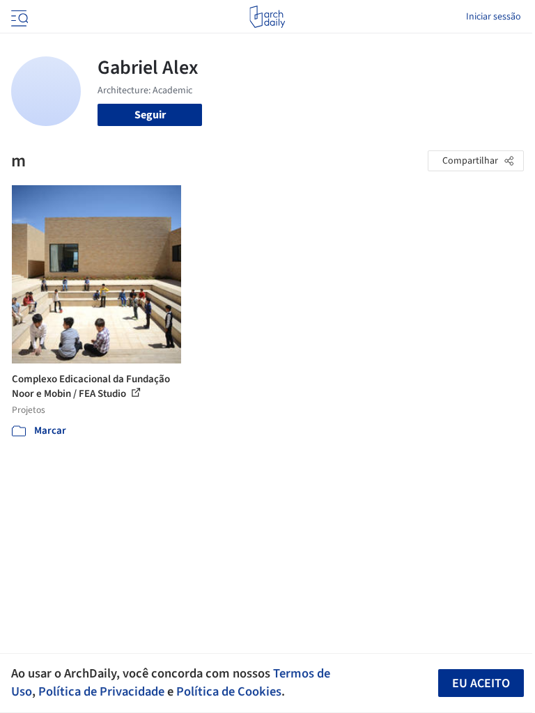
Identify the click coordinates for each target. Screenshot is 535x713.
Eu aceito (481, 683)
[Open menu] (18, 16)
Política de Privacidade (101, 691)
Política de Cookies (228, 691)
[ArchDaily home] (267, 17)
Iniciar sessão (493, 17)
